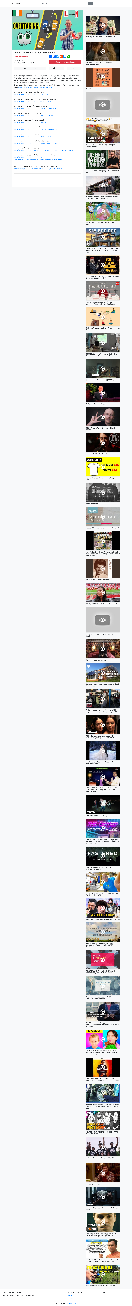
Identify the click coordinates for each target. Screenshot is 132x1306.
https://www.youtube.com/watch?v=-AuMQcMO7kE (33, 122)
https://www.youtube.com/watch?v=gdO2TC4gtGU (33, 101)
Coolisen (16, 3)
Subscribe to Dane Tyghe (65, 62)
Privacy (70, 1298)
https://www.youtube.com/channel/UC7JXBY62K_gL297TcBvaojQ (38, 169)
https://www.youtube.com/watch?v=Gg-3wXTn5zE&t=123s (35, 143)
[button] (90, 3)
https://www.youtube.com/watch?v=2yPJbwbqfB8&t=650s (35, 129)
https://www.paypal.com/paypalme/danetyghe (35, 87)
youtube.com (71, 1303)
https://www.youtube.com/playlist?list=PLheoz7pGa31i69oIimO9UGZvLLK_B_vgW (43, 150)
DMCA (69, 1295)
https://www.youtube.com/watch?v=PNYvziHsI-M (32, 94)
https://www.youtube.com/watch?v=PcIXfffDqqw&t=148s (35, 108)
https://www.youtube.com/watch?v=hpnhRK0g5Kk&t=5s (34, 115)
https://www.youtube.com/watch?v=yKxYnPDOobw (32, 136)
